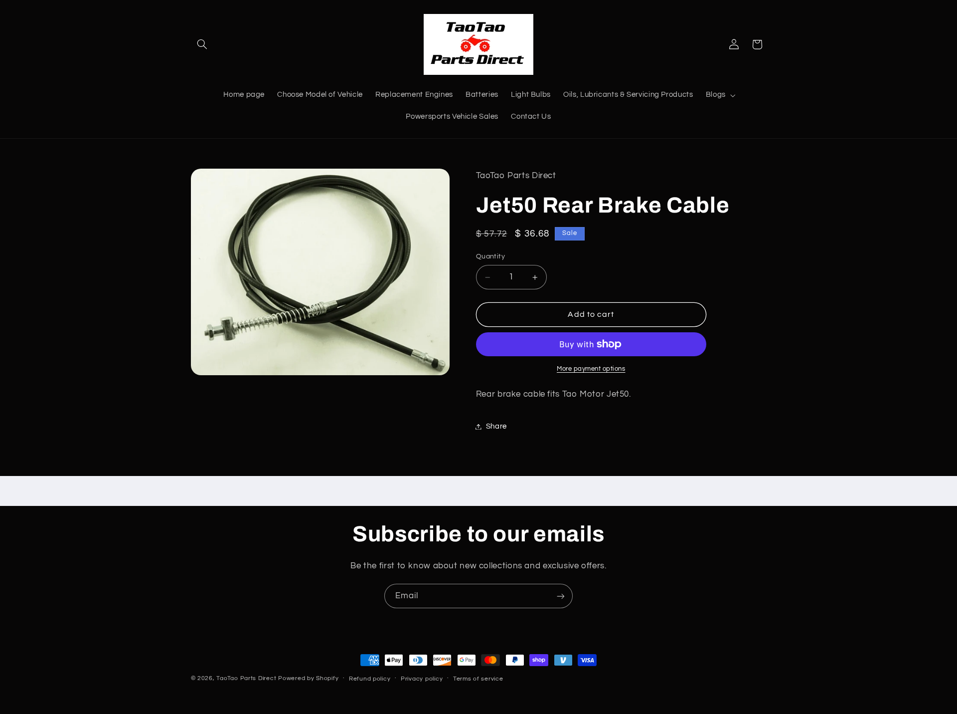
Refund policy (370, 679)
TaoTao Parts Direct (246, 678)
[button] (202, 44)
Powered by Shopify (308, 678)
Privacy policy (422, 679)
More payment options (591, 369)
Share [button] (496, 426)
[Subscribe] (560, 596)
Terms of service (478, 679)
